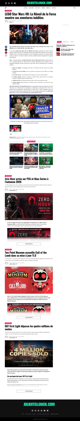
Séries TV (48, 7)
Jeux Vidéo (31, 7)
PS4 (49, 137)
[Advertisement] (65, 32)
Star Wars (12, 138)
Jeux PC (30, 137)
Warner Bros (18, 138)
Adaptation (19, 137)
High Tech (37, 7)
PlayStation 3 (44, 137)
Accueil (25, 7)
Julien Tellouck (12, 190)
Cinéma (43, 7)
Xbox (23, 138)
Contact (54, 7)
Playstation (38, 137)
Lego (34, 137)
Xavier (11, 22)
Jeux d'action (25, 137)
